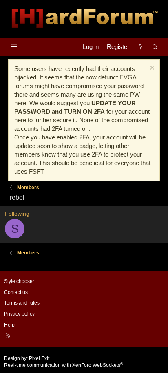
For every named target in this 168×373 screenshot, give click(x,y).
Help (9, 325)
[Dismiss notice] (151, 68)
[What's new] (140, 46)
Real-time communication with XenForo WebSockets (63, 365)
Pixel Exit (39, 358)
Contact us (16, 292)
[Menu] (14, 47)
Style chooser (19, 281)
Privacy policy (19, 314)
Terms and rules (22, 303)
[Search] (155, 46)
